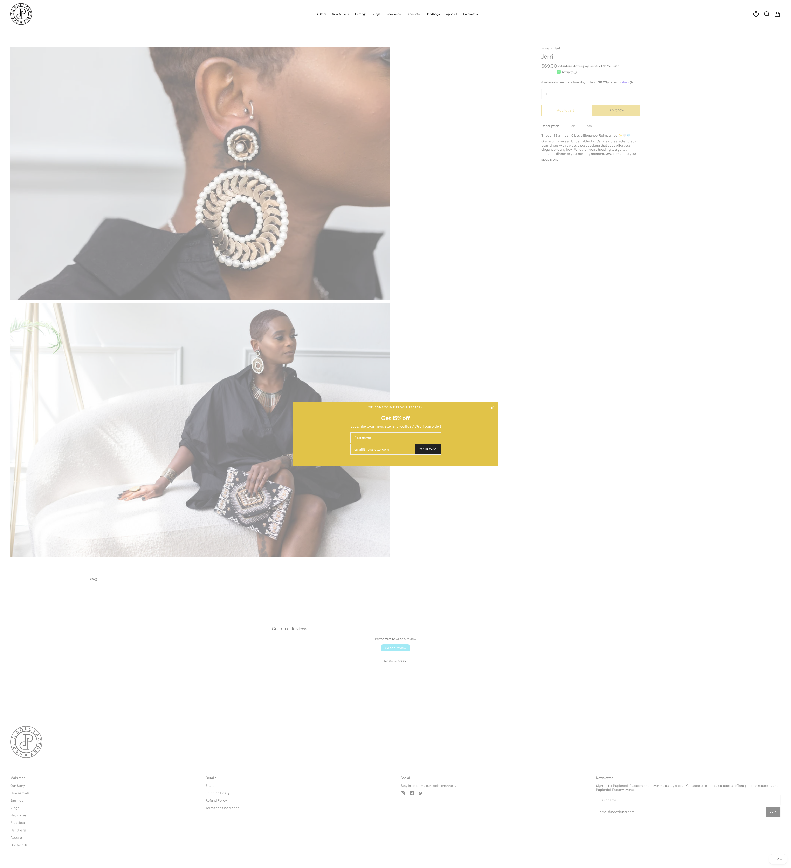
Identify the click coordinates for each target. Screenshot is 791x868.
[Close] (492, 408)
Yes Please (428, 449)
